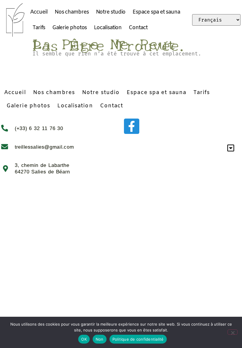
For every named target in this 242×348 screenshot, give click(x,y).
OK (84, 339)
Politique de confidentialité (138, 339)
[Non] (233, 332)
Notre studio (111, 12)
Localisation (108, 27)
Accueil (38, 12)
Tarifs (38, 27)
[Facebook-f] (131, 126)
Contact (138, 27)
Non (100, 339)
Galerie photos (69, 27)
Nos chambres (72, 12)
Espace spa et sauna (156, 12)
